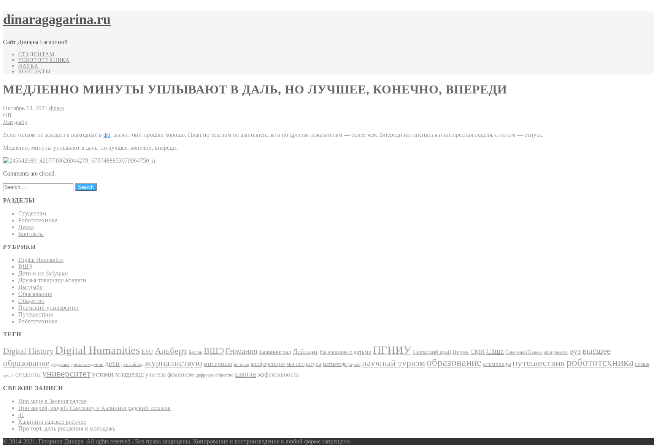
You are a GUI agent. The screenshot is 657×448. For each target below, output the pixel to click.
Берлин (195, 352)
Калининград (275, 352)
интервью (218, 363)
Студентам (36, 54)
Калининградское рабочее (52, 421)
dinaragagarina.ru (57, 19)
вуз (575, 351)
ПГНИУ (392, 350)
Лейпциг (305, 351)
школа (245, 373)
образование (454, 362)
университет (66, 373)
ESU (147, 351)
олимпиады (497, 364)
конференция (268, 363)
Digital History (28, 351)
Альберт (171, 350)
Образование (35, 294)
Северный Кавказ (524, 352)
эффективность (278, 374)
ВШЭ (25, 266)
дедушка (60, 364)
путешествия (539, 363)
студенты (28, 374)
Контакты (34, 71)
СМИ (477, 351)
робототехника (600, 362)
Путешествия (35, 314)
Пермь (460, 351)
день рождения (87, 364)
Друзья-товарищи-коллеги (52, 280)
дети (112, 363)
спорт (8, 375)
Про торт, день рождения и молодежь (66, 428)
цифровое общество (214, 375)
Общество (31, 301)
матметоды (335, 364)
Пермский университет (48, 307)
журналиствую (173, 363)
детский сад (132, 364)
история (241, 364)
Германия (241, 351)
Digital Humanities (40, 259)
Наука (28, 66)
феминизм (180, 374)
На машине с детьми (345, 351)
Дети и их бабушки (43, 273)
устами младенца (118, 374)
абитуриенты (556, 352)
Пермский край (432, 352)
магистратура (303, 363)
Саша (495, 351)
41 (21, 415)
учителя (155, 374)
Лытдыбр (15, 122)
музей (354, 364)
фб (106, 134)
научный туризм (393, 363)
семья (642, 364)
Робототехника (44, 60)
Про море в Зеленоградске (52, 401)
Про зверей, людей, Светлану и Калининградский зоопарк (94, 408)
